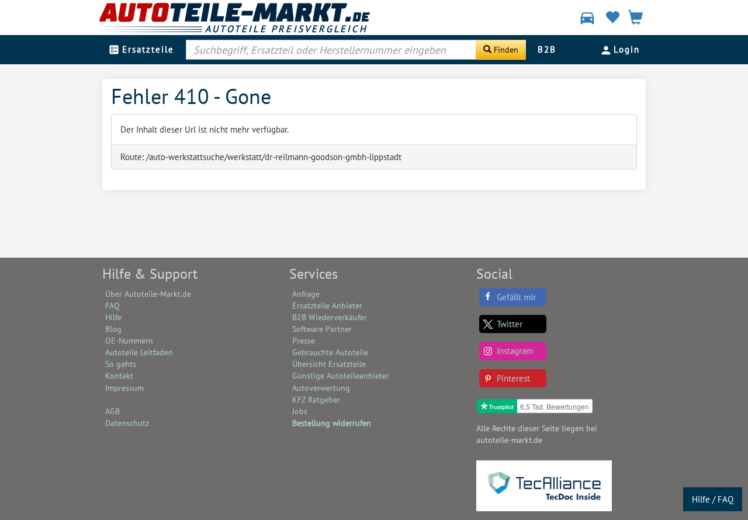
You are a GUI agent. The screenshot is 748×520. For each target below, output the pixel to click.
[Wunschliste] (612, 19)
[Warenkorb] (635, 19)
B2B (547, 49)
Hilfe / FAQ (712, 499)
